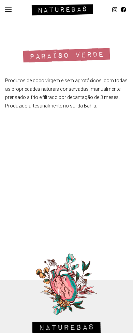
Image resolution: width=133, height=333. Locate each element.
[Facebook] (123, 9)
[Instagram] (114, 9)
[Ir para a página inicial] (62, 8)
